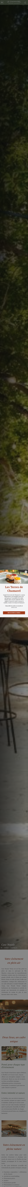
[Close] (26, 572)
